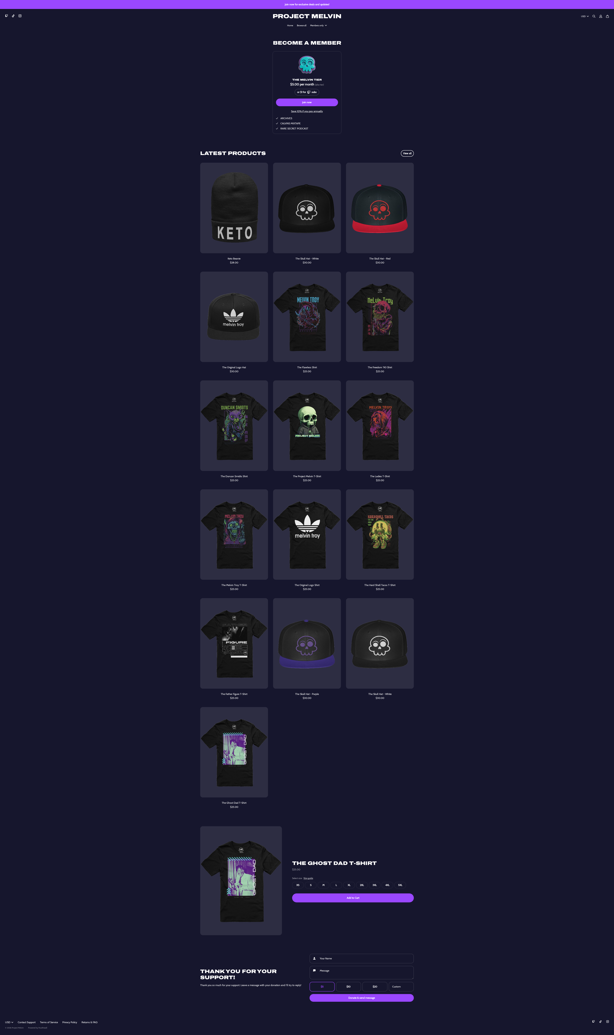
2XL (362, 885)
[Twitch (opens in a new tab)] (6, 15)
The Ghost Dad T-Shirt (334, 863)
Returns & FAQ (89, 1022)
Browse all (301, 25)
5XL (400, 885)
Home (290, 25)
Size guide (308, 878)
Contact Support (26, 1022)
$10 (348, 986)
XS (297, 885)
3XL (375, 885)
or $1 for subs (307, 91)
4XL (387, 885)
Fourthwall (43, 1028)
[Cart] (607, 16)
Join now (307, 102)
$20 (375, 986)
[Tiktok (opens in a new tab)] (13, 15)
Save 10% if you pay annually (307, 111)
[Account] (600, 16)
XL (349, 885)
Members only (317, 25)
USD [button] (583, 16)
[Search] (594, 16)
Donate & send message (361, 997)
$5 (322, 986)
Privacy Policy (69, 1022)
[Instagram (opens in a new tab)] (20, 15)
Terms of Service (49, 1022)
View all (407, 153)
